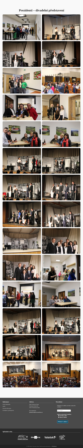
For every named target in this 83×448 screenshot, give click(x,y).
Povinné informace (7, 408)
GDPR (4, 406)
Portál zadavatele (6, 404)
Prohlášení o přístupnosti (8, 410)
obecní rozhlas (63, 417)
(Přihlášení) (54, 446)
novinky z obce (63, 415)
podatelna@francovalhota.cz (36, 412)
